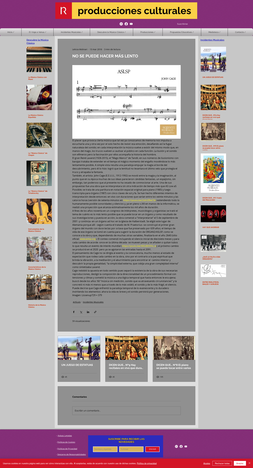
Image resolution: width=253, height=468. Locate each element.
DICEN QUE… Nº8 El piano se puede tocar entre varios (173, 366)
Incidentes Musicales (93, 302)
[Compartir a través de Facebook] (73, 312)
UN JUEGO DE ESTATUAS (77, 364)
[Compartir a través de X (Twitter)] (81, 312)
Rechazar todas (222, 463)
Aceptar (239, 463)
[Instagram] (121, 24)
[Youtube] (131, 24)
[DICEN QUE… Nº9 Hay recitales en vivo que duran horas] (126, 348)
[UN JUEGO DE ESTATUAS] (79, 348)
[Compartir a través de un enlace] (95, 312)
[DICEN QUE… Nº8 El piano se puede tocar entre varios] (174, 348)
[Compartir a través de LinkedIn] (88, 312)
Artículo (77, 302)
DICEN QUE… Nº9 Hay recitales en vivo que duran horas (126, 366)
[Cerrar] (249, 463)
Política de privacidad (147, 463)
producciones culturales (134, 10)
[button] (148, 32)
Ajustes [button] (206, 463)
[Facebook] (126, 24)
